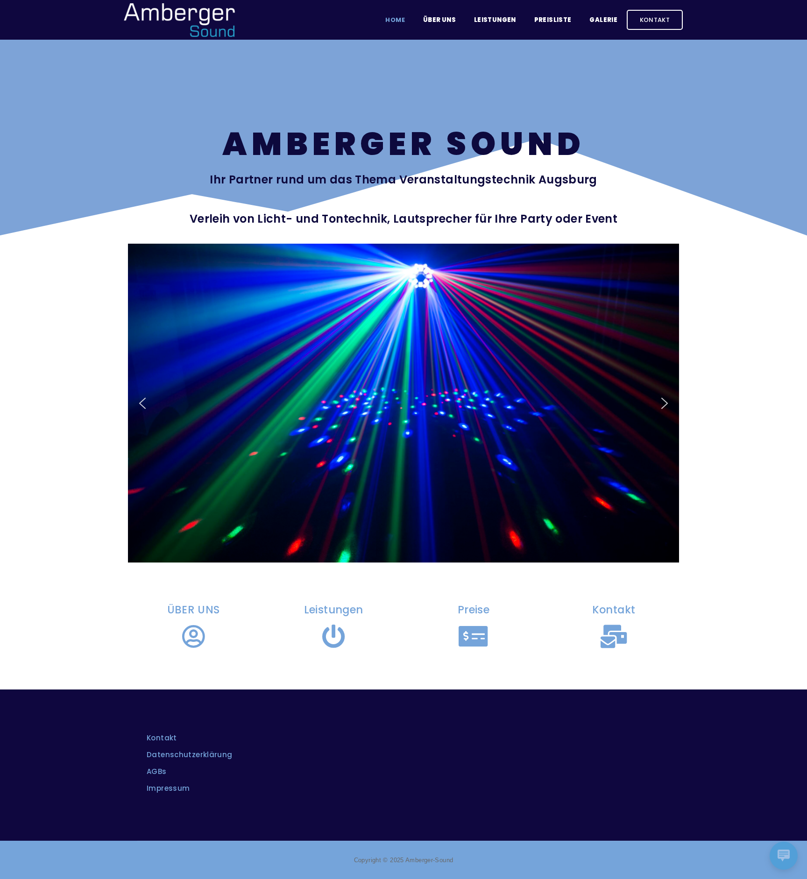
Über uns (439, 19)
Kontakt (655, 19)
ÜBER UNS (193, 609)
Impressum (168, 788)
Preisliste (553, 19)
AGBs (157, 771)
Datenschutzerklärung (190, 754)
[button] (142, 403)
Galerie (603, 19)
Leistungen (495, 19)
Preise (473, 609)
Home (395, 19)
